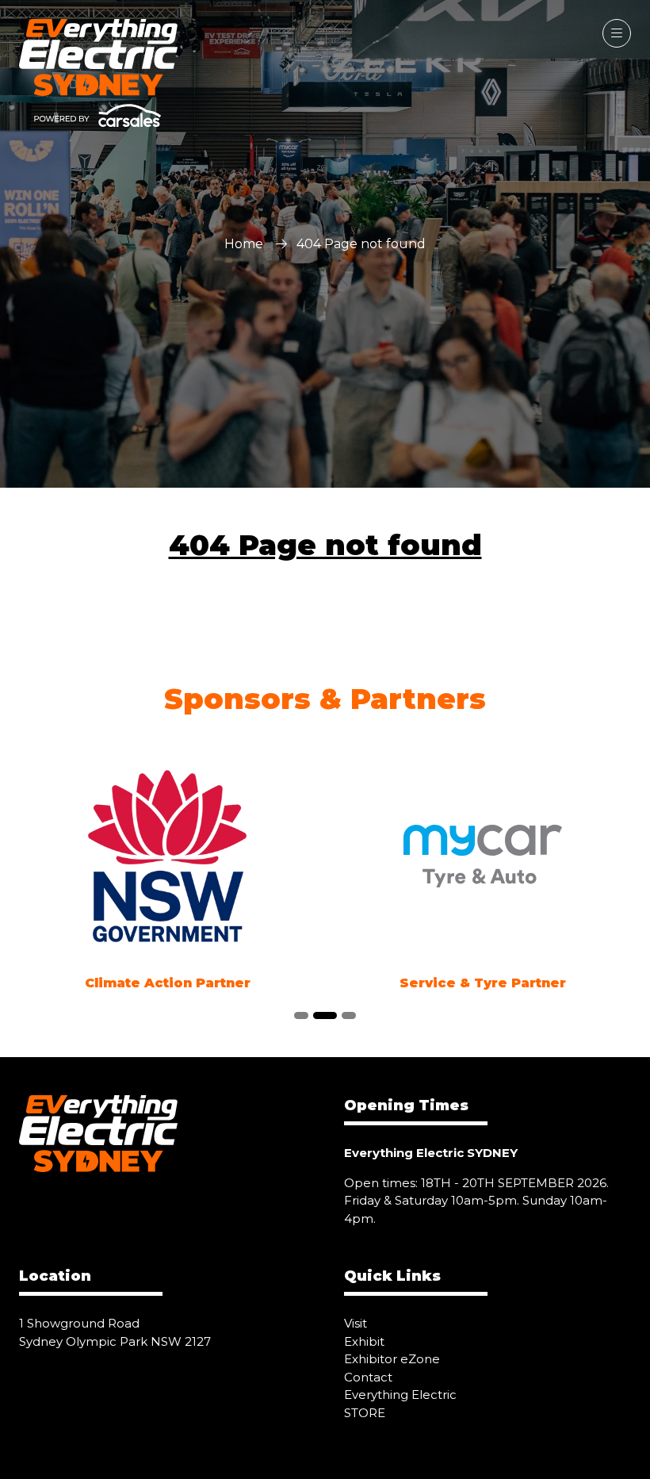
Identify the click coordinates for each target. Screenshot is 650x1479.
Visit (355, 1323)
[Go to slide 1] (301, 1015)
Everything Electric (400, 1394)
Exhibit (364, 1341)
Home (243, 243)
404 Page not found (325, 544)
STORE (364, 1412)
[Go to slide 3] (349, 1015)
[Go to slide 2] (325, 1015)
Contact (368, 1377)
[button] (616, 33)
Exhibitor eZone (392, 1358)
